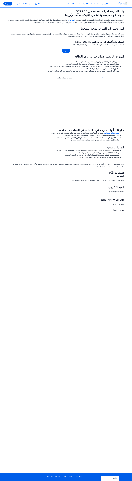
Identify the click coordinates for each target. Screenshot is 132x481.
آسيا (73, 20)
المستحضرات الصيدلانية (111, 133)
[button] (7, 3)
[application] (92, 3)
